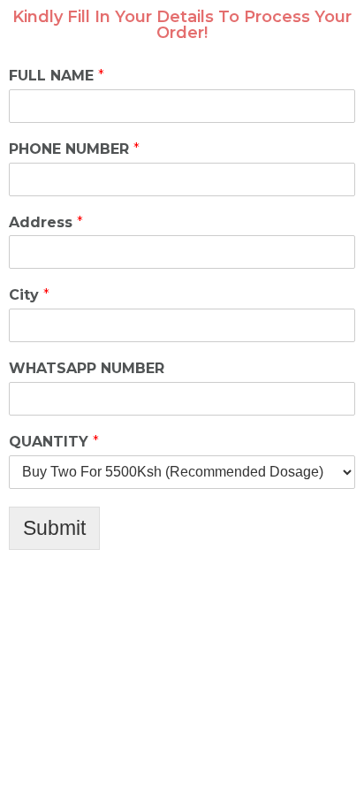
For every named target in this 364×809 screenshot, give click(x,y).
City (29, 294)
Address (46, 222)
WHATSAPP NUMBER (86, 368)
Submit (54, 527)
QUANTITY (54, 441)
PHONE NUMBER (74, 149)
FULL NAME (56, 75)
